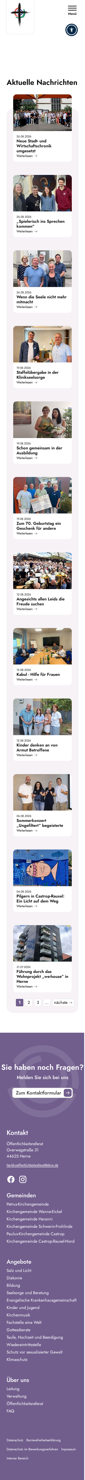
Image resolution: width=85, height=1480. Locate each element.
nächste (60, 1002)
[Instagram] (23, 1179)
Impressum (68, 1449)
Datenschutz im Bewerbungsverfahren (32, 1449)
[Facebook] (11, 1179)
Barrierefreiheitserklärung (43, 1440)
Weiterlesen (25, 156)
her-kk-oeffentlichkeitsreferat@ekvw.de (32, 1165)
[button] (71, 30)
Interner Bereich (17, 1458)
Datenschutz (15, 1440)
